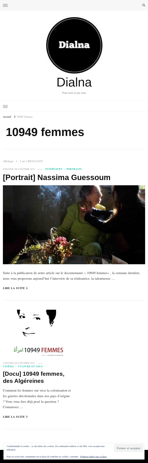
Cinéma (8, 366)
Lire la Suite (14, 288)
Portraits (74, 169)
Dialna (74, 82)
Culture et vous (30, 366)
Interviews (53, 169)
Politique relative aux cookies (93, 456)
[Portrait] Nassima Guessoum (57, 177)
